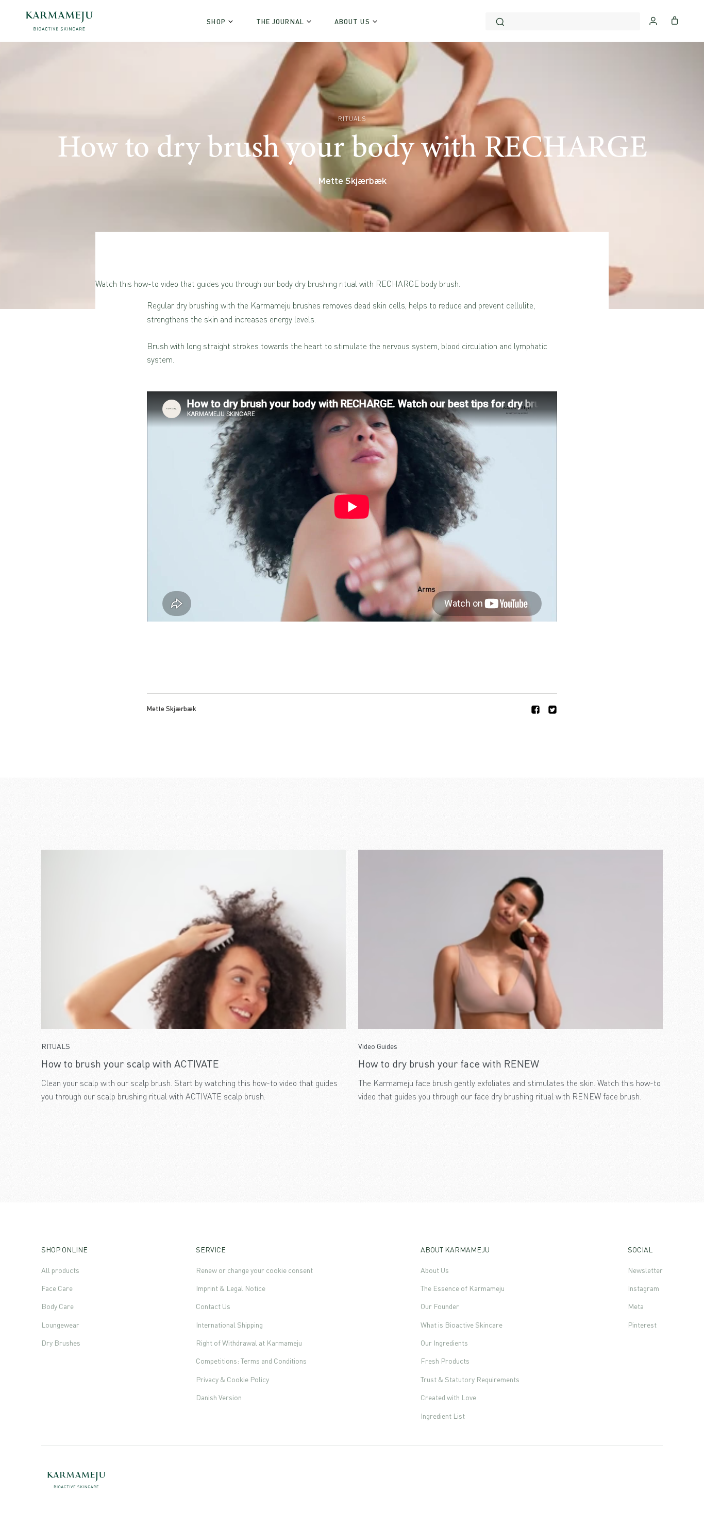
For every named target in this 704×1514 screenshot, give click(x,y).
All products (60, 1270)
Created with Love (448, 1397)
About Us (435, 1270)
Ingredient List (443, 1416)
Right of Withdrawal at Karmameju (249, 1343)
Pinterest (642, 1325)
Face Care (57, 1288)
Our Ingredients (444, 1343)
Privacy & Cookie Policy (232, 1379)
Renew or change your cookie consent (254, 1270)
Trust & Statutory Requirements (470, 1379)
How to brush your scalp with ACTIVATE (130, 1063)
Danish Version (219, 1397)
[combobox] (562, 21)
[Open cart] (675, 19)
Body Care (57, 1306)
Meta (636, 1306)
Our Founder (440, 1306)
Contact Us (213, 1306)
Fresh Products (445, 1361)
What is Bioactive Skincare (461, 1325)
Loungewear (60, 1325)
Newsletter (645, 1270)
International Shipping (229, 1325)
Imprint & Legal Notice (230, 1288)
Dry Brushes (60, 1343)
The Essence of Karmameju (463, 1288)
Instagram (643, 1288)
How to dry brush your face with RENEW (448, 1063)
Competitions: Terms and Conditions (251, 1361)
